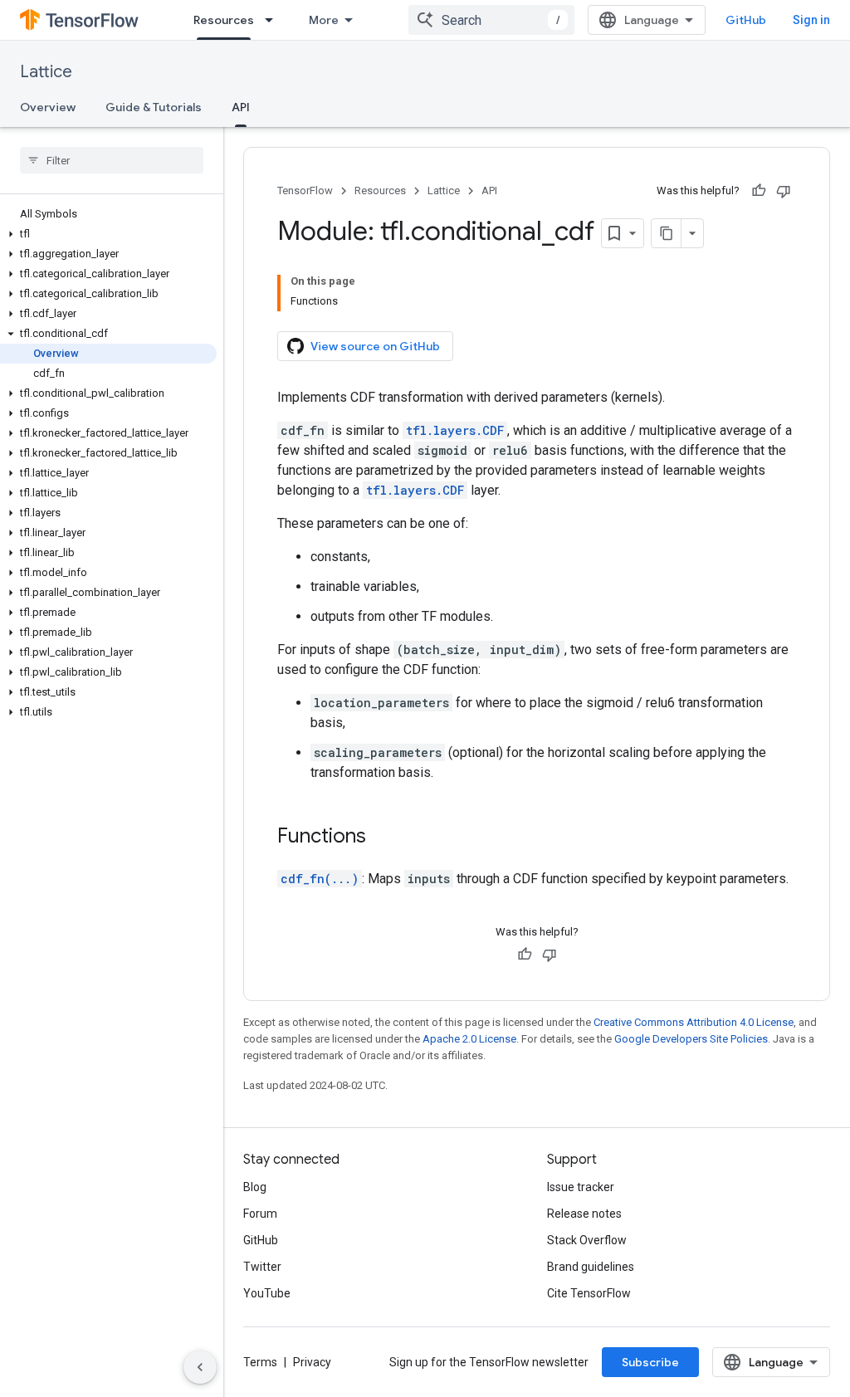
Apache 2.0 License (469, 1039)
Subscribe (650, 1362)
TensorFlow (305, 190)
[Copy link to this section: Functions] (382, 837)
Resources (223, 19)
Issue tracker (580, 1187)
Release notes (584, 1213)
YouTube (267, 1293)
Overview (48, 107)
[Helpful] (758, 190)
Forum (260, 1213)
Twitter (262, 1266)
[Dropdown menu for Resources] (274, 20)
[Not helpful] (783, 190)
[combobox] (491, 20)
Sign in (811, 20)
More (324, 19)
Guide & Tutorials (153, 107)
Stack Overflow (587, 1240)
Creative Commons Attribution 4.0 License (694, 1022)
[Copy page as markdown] (666, 233)
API (241, 107)
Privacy (312, 1362)
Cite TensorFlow (589, 1293)
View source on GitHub (375, 346)
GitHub (745, 19)
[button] (108, 234)
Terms (260, 1362)
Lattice (46, 71)
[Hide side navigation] (200, 1367)
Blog (254, 1187)
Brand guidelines (590, 1266)
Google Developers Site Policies (691, 1039)
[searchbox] (111, 160)
